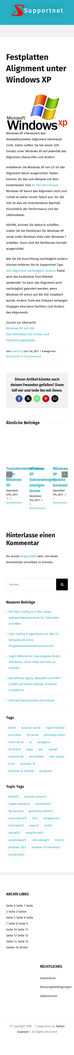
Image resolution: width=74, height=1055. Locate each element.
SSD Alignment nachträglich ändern (30, 271)
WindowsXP (13, 356)
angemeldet (28, 556)
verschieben (36, 756)
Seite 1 (20, 906)
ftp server (33, 735)
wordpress (45, 771)
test (40, 749)
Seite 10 (11, 929)
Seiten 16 (12, 947)
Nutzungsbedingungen (56, 987)
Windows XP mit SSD (20, 328)
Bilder (12, 728)
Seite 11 (23, 929)
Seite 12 (11, 935)
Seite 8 (13, 923)
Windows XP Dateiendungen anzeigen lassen (42, 479)
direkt (24, 947)
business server (30, 728)
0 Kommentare (32, 356)
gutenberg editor (54, 735)
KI (30, 742)
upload (53, 749)
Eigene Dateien (55, 728)
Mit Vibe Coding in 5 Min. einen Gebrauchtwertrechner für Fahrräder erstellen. (34, 618)
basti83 (16, 351)
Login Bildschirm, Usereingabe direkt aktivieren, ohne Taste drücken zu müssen (34, 662)
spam (29, 749)
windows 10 (27, 764)
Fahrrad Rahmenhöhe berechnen (31, 700)
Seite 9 (23, 923)
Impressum (48, 978)
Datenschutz (48, 996)
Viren (11, 764)
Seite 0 (10, 906)
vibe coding (56, 756)
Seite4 (22, 911)
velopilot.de (15, 756)
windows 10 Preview (21, 771)
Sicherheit (14, 749)
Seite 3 (12, 911)
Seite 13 (22, 935)
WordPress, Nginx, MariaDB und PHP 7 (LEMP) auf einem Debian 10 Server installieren (35, 684)
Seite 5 (10, 917)
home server (16, 742)
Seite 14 (11, 941)
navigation (44, 742)
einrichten (14, 735)
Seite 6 (20, 917)
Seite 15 (23, 941)
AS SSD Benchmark (45, 185)
